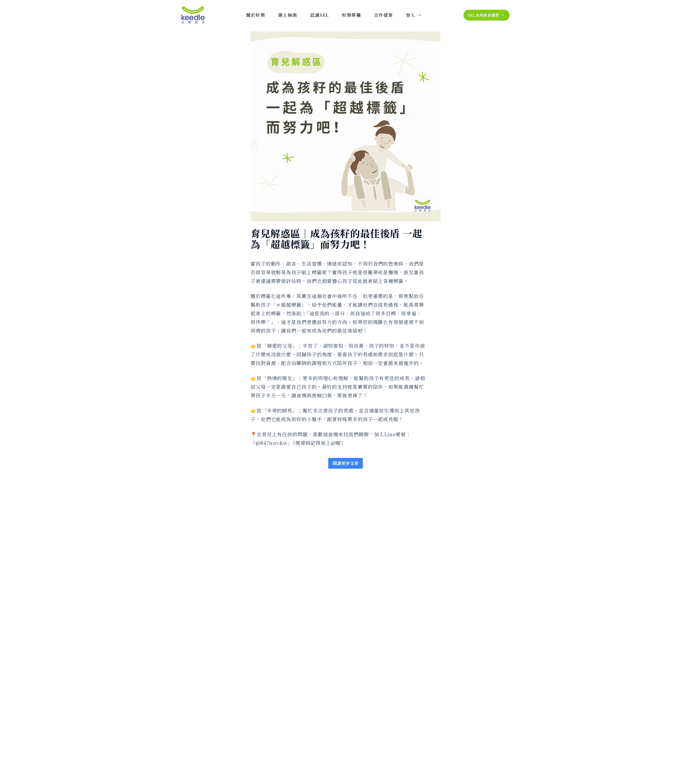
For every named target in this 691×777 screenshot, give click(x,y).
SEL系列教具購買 (483, 15)
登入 (414, 15)
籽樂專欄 (351, 15)
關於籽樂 (255, 15)
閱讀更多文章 (345, 463)
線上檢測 (287, 15)
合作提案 (383, 15)
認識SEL (319, 15)
